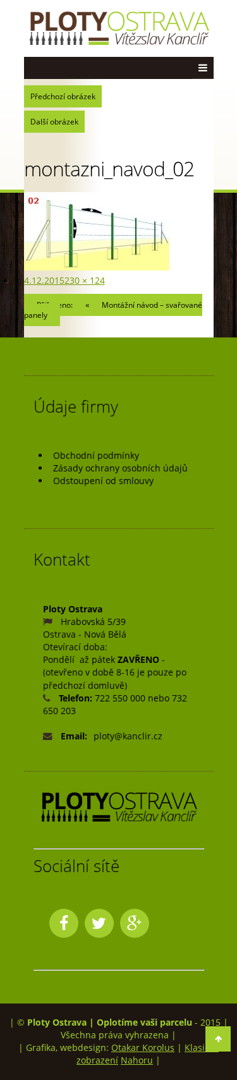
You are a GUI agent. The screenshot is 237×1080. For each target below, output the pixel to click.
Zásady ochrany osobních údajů (120, 468)
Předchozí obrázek (62, 96)
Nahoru (137, 1060)
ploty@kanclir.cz (128, 736)
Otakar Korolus (142, 1047)
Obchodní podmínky (96, 455)
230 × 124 (84, 280)
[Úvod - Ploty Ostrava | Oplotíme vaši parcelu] (119, 28)
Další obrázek (54, 121)
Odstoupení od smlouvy (103, 481)
